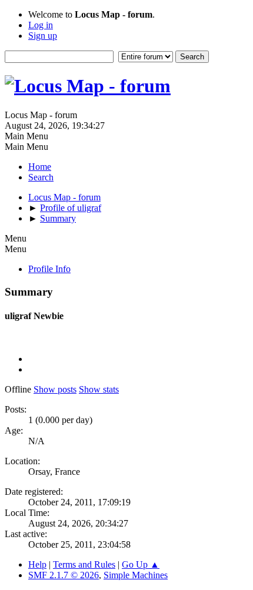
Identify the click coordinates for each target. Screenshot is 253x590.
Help (37, 564)
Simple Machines (136, 575)
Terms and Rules (84, 564)
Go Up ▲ (140, 564)
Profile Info (49, 269)
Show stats (99, 389)
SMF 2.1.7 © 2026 (63, 575)
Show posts (55, 389)
